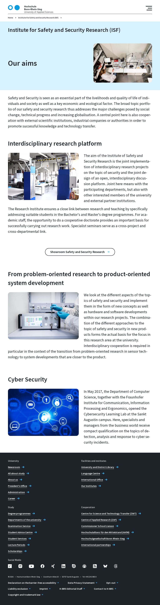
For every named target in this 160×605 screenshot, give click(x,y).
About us (13, 479)
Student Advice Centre (20, 532)
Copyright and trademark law (24, 594)
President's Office (17, 485)
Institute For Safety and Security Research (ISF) (38, 17)
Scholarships (15, 551)
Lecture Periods (16, 544)
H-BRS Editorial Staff (71, 588)
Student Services (17, 538)
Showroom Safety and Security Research (77, 252)
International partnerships (96, 544)
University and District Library (97, 467)
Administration (16, 492)
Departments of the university (24, 519)
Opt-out (110, 582)
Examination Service (19, 526)
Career (11, 498)
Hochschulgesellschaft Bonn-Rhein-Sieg (103, 538)
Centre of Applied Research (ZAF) (99, 519)
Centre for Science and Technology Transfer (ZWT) (109, 513)
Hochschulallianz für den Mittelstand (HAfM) (105, 532)
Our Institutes (89, 485)
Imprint (44, 588)
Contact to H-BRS (103, 588)
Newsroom (14, 467)
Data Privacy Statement (81, 582)
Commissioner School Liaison (97, 526)
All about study (16, 473)
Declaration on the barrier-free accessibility (32, 582)
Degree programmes (19, 513)
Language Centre (90, 473)
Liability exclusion (18, 588)
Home (10, 17)
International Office (92, 479)
